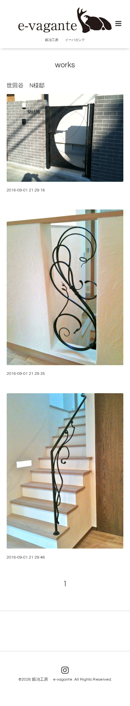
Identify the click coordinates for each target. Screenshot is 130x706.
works (65, 65)
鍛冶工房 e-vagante (52, 679)
